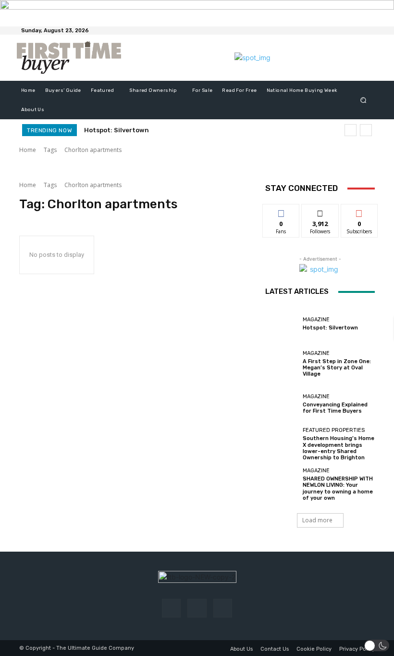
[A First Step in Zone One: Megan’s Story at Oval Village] (281, 364)
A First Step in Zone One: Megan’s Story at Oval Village (337, 367)
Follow (320, 211)
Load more (317, 520)
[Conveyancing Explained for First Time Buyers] (281, 404)
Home (27, 150)
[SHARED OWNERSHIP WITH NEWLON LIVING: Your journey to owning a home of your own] (281, 484)
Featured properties (334, 430)
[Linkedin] (222, 608)
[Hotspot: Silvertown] (281, 323)
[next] (366, 130)
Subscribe (359, 211)
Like (281, 211)
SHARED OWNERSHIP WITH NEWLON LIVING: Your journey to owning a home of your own (338, 488)
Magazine (316, 319)
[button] (363, 100)
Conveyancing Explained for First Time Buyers (335, 408)
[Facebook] (171, 608)
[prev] (351, 130)
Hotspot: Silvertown (116, 130)
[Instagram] (196, 608)
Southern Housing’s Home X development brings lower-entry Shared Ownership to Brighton (338, 448)
